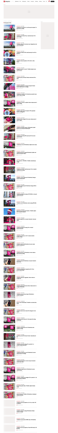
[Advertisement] (29, 12)
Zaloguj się (52, 1)
